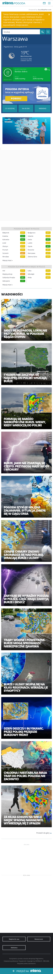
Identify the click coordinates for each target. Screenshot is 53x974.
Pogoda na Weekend (43, 108)
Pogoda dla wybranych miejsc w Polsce (26, 267)
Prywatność (22, 961)
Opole (30, 246)
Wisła (30, 277)
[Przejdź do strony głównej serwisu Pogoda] (19, 3)
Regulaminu (39, 958)
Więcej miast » (7, 260)
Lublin (30, 243)
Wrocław (5, 257)
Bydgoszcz (31, 233)
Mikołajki (31, 274)
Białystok (5, 233)
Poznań (5, 250)
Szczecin (5, 253)
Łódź (4, 243)
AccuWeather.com (44, 10)
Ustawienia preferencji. (11, 961)
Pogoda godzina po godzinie (9, 108)
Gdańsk (30, 236)
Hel (3, 271)
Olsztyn (5, 246)
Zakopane (6, 281)
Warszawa (31, 253)
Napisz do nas (14, 939)
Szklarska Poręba (8, 277)
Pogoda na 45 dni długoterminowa (25, 108)
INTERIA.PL (38, 961)
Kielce (30, 239)
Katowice (5, 239)
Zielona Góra (32, 257)
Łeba (29, 271)
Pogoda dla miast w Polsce (26, 229)
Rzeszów (31, 250)
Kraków (5, 236)
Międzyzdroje (7, 274)
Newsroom (39, 939)
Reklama (14, 948)
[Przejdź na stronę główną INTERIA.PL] (8, 3)
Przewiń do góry (43, 833)
